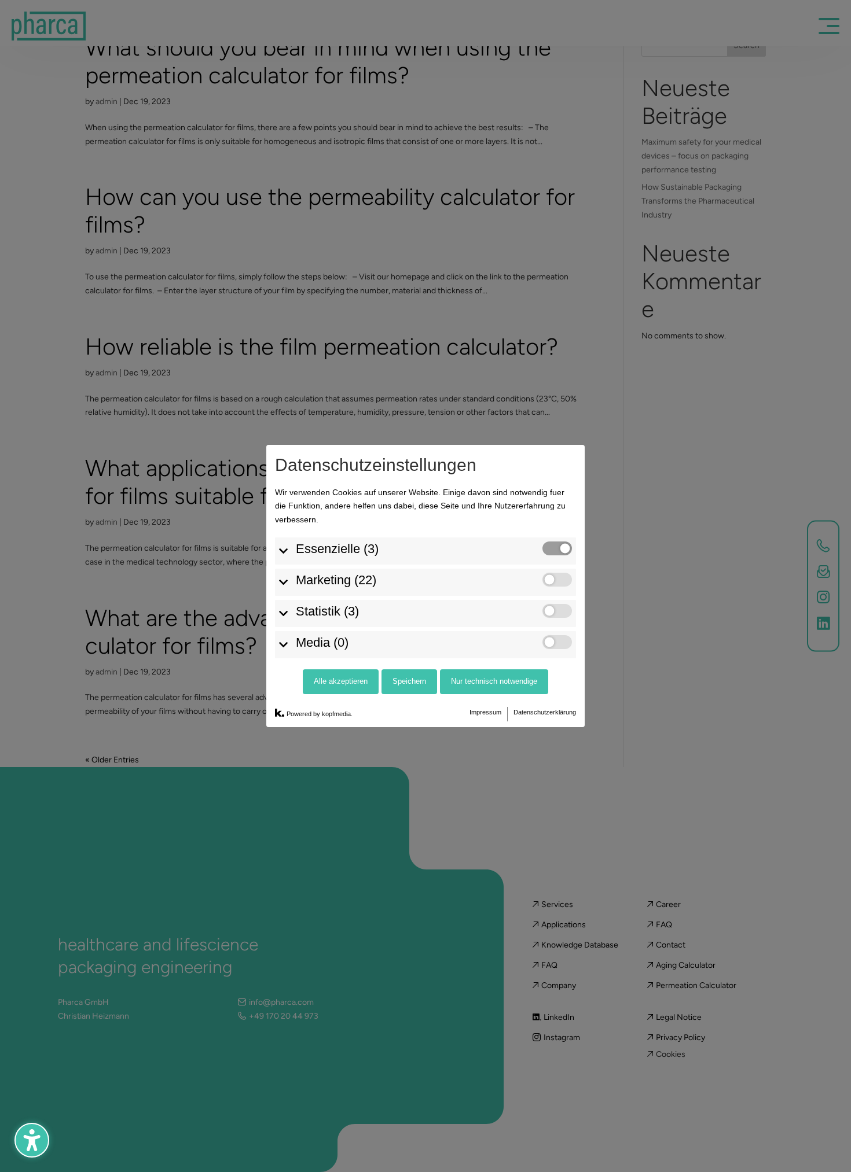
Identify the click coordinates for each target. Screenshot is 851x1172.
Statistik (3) (327, 611)
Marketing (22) (336, 580)
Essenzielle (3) (337, 548)
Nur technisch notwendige (494, 681)
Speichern (409, 681)
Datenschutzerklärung (544, 712)
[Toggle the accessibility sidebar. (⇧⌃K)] (31, 1140)
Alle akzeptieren (341, 681)
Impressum (485, 712)
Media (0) (322, 642)
